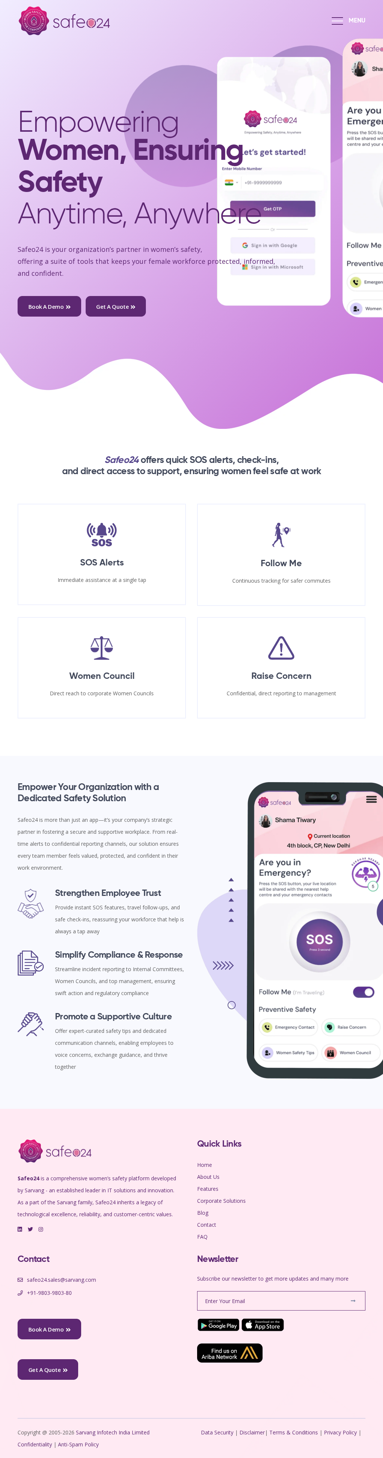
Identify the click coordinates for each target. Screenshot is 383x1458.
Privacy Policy (340, 1432)
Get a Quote (112, 306)
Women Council (102, 676)
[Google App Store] (218, 1324)
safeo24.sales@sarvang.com (61, 1279)
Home (204, 1164)
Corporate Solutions (221, 1200)
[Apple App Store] (263, 1324)
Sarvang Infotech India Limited (113, 1432)
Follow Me (281, 563)
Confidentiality (35, 1444)
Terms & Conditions (293, 1432)
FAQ (202, 1236)
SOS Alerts (102, 562)
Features (207, 1188)
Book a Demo (46, 306)
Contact (206, 1224)
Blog (202, 1212)
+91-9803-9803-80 (49, 1292)
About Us (208, 1176)
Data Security (218, 1432)
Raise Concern (281, 676)
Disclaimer (252, 1432)
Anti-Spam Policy (78, 1444)
